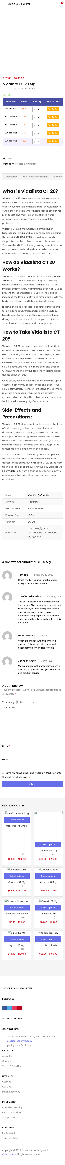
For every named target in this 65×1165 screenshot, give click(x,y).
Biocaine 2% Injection (17, 913)
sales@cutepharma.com (18, 1040)
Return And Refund (12, 1112)
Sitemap (6, 1081)
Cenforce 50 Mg (48, 850)
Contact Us (8, 1061)
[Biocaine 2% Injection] (17, 901)
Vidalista (7, 280)
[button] (60, 4)
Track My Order (10, 1138)
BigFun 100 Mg (17, 945)
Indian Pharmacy (11, 1091)
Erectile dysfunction (25, 163)
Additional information (35, 176)
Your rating (9, 702)
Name (6, 746)
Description (11, 176)
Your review (9, 707)
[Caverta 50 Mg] (48, 901)
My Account (8, 1133)
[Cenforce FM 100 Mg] (17, 813)
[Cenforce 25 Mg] (16, 869)
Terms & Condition (12, 1066)
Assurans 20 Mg (48, 882)
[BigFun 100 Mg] (16, 932)
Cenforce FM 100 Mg (17, 825)
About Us (7, 1056)
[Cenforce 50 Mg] (48, 825)
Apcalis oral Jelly (48, 945)
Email (6, 759)
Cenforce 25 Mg (16, 882)
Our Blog (6, 1086)
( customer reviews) (25, 88)
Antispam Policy (10, 1117)
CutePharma (9, 1154)
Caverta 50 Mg (48, 913)
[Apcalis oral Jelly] (48, 932)
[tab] (11, 176)
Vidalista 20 (14, 470)
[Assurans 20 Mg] (48, 869)
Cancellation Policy (12, 1107)
